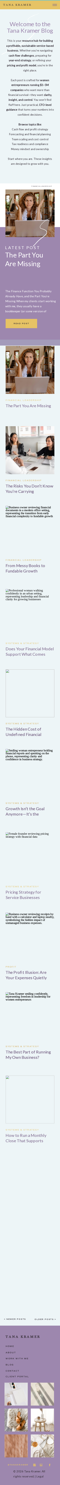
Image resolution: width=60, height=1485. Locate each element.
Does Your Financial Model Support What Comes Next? (30, 654)
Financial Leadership (41, 186)
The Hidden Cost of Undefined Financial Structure (23, 734)
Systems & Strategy (22, 643)
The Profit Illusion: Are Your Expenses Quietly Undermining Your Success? (26, 980)
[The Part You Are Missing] (30, 213)
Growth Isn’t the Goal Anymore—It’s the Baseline (25, 814)
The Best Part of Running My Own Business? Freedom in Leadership (28, 1057)
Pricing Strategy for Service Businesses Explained (23, 897)
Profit (11, 967)
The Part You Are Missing (28, 405)
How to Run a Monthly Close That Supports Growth (26, 1140)
